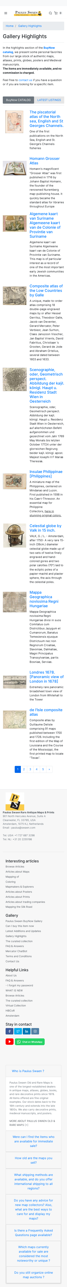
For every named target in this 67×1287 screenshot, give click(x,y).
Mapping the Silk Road (19, 906)
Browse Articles (15, 866)
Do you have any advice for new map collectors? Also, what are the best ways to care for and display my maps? (33, 1209)
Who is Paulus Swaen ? (28, 1071)
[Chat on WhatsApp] (30, 1041)
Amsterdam (12, 1015)
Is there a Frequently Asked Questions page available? (33, 1233)
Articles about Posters (19, 891)
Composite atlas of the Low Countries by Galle (46, 290)
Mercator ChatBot (16, 951)
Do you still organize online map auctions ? (33, 1275)
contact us (25, 80)
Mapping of (12, 876)
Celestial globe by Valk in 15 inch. (45, 528)
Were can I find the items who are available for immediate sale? (34, 1141)
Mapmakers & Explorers (20, 886)
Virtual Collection (16, 1005)
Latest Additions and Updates (23, 931)
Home (10, 26)
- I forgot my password (19, 985)
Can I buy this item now (20, 925)
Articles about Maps (17, 871)
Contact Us (12, 961)
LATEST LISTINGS (49, 100)
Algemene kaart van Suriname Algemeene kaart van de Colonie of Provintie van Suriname (45, 225)
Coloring (10, 881)
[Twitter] (18, 1031)
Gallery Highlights (30, 26)
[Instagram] (35, 1031)
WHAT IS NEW (14, 990)
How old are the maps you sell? (33, 1160)
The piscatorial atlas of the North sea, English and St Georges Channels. (47, 119)
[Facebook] (9, 1031)
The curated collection (19, 941)
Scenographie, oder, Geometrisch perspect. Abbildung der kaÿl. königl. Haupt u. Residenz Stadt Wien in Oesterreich (47, 385)
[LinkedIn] (27, 1031)
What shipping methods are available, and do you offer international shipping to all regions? (33, 1181)
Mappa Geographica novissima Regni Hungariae (44, 599)
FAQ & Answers (15, 946)
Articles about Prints (18, 896)
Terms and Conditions (19, 956)
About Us (11, 975)
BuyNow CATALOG (18, 100)
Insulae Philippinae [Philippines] (46, 473)
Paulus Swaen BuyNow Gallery (24, 921)
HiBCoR (10, 1010)
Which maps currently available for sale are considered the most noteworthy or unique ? (33, 1253)
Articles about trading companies (25, 901)
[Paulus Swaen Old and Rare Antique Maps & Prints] (28, 13)
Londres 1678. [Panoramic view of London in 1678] (47, 677)
